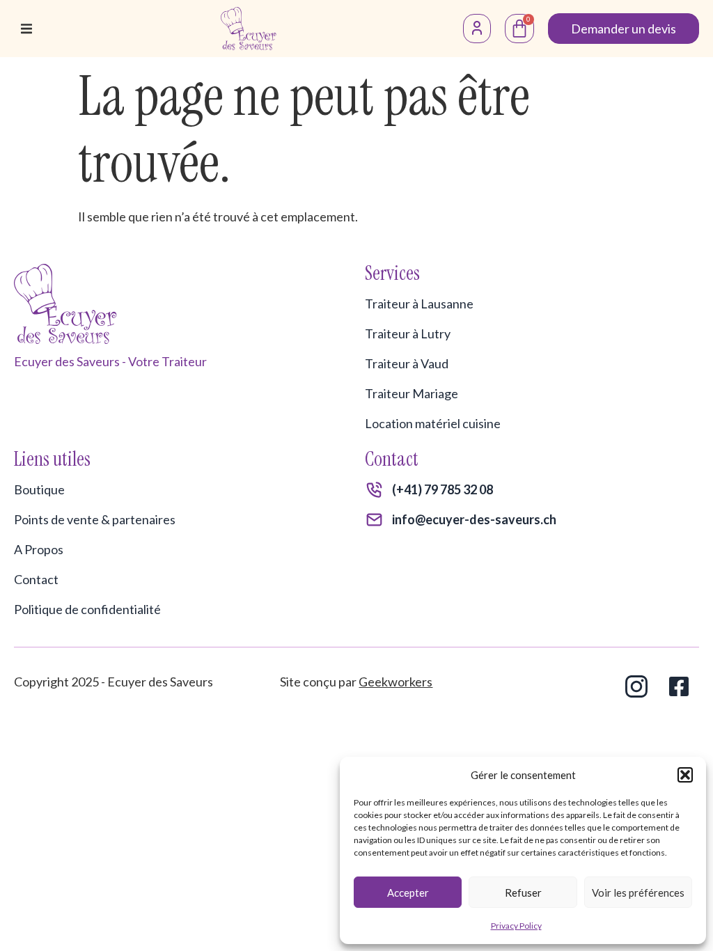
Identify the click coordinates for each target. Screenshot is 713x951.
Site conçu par (356, 681)
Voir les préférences (638, 892)
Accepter (408, 892)
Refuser (523, 892)
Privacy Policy (516, 925)
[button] (685, 775)
